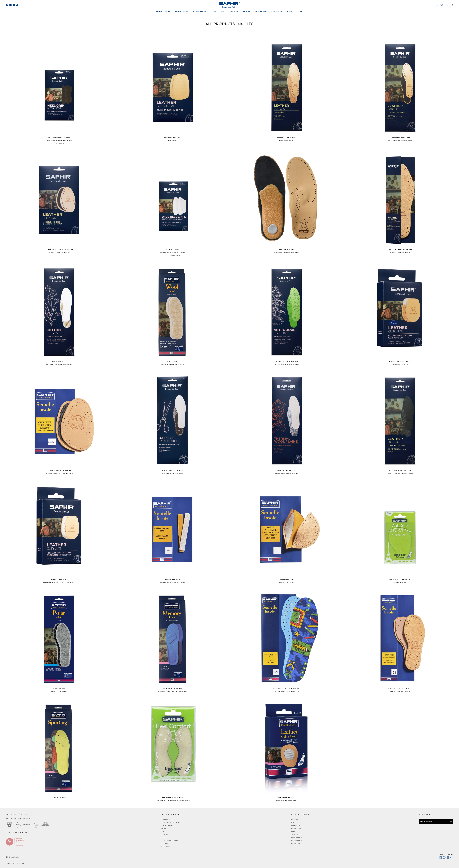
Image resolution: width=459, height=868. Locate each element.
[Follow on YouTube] (448, 857)
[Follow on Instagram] (445, 857)
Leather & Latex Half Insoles (59, 471)
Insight (300, 11)
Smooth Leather (163, 11)
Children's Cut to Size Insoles (286, 689)
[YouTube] (14, 5)
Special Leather (199, 11)
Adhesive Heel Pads (286, 797)
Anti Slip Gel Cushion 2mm (400, 580)
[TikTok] (18, 5)
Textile (213, 11)
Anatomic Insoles (286, 249)
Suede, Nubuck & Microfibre (171, 822)
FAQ (293, 831)
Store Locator (296, 834)
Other (289, 11)
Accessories (276, 11)
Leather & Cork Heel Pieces (400, 362)
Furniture (164, 843)
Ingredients (295, 825)
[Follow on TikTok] (451, 857)
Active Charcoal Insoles (172, 471)
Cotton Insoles (59, 362)
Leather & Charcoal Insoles (400, 249)
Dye (222, 11)
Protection (233, 11)
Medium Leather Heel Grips (59, 137)
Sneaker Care (261, 11)
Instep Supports (286, 580)
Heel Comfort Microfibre (172, 797)
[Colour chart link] (436, 5)
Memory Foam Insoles (172, 689)
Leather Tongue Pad (172, 137)
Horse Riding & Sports (169, 840)
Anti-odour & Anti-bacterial (286, 362)
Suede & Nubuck (181, 11)
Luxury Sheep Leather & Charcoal (400, 137)
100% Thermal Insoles (286, 471)
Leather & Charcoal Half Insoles (59, 249)
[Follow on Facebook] (441, 857)
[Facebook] (7, 5)
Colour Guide (296, 828)
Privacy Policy (296, 837)
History (294, 822)
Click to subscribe (426, 821)
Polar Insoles (59, 689)
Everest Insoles (172, 362)
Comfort (247, 11)
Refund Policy (296, 840)
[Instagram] (11, 5)
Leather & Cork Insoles (286, 137)
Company (295, 819)
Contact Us (295, 843)
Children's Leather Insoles (400, 689)
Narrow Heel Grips (173, 580)
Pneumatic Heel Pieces (59, 580)
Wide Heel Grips (172, 249)
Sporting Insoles (59, 797)
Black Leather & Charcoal (400, 471)
